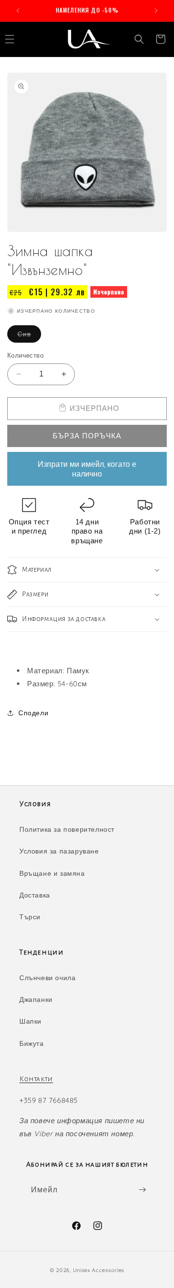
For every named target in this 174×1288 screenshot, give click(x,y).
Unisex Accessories (99, 1270)
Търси (30, 916)
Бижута (31, 1043)
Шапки (30, 1021)
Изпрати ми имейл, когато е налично (87, 468)
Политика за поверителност (67, 829)
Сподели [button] (33, 713)
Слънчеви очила (47, 977)
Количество (25, 355)
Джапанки (36, 999)
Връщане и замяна (52, 873)
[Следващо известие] (156, 10)
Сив (29, 336)
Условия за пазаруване (59, 851)
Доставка (34, 895)
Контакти (36, 1079)
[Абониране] (142, 1190)
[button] (139, 39)
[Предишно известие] (18, 10)
